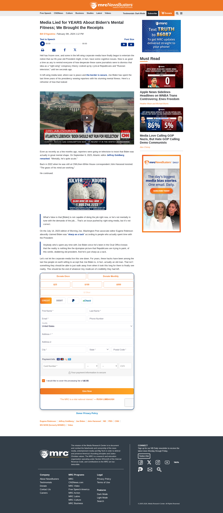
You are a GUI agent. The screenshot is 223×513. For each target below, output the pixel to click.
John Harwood (94, 421)
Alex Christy (145, 147)
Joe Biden (80, 421)
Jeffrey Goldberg (66, 421)
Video (70, 425)
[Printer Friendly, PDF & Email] (54, 50)
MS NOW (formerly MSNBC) (52, 425)
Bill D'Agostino (47, 34)
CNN (117, 421)
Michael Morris (162, 103)
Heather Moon (146, 103)
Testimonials (128, 13)
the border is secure (96, 75)
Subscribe (152, 13)
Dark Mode (140, 13)
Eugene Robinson (48, 421)
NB (104, 421)
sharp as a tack (76, 234)
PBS (110, 421)
